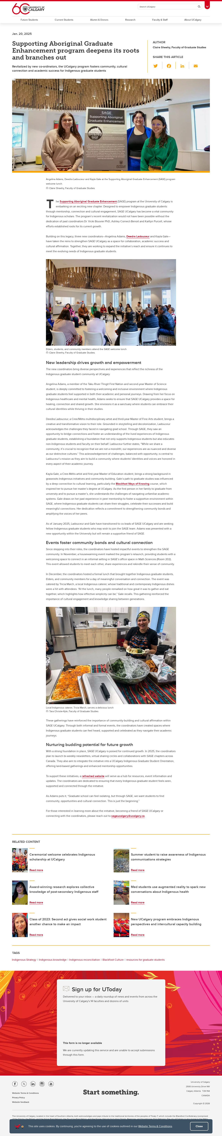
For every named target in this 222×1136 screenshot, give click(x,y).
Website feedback (20, 1102)
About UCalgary (192, 19)
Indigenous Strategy (24, 960)
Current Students (64, 19)
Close (199, 1126)
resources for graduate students (145, 960)
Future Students (29, 19)
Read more (36, 870)
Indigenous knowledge (53, 960)
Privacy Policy (18, 1097)
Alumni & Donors (99, 19)
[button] (157, 65)
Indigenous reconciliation (84, 960)
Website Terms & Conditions (155, 1126)
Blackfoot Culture (113, 960)
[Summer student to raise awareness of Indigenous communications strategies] (121, 860)
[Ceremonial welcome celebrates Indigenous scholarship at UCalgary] (20, 860)
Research (130, 19)
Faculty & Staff (160, 19)
